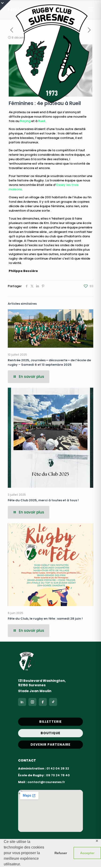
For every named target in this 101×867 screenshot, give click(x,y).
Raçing (25, 121)
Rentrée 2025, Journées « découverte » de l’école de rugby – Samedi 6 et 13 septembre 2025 (49, 362)
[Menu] (91, 9)
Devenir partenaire (50, 744)
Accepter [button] (87, 853)
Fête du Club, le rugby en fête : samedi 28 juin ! (45, 618)
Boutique (50, 733)
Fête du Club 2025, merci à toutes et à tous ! (43, 500)
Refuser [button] (60, 853)
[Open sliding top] (5, 5)
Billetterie (50, 721)
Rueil (41, 121)
